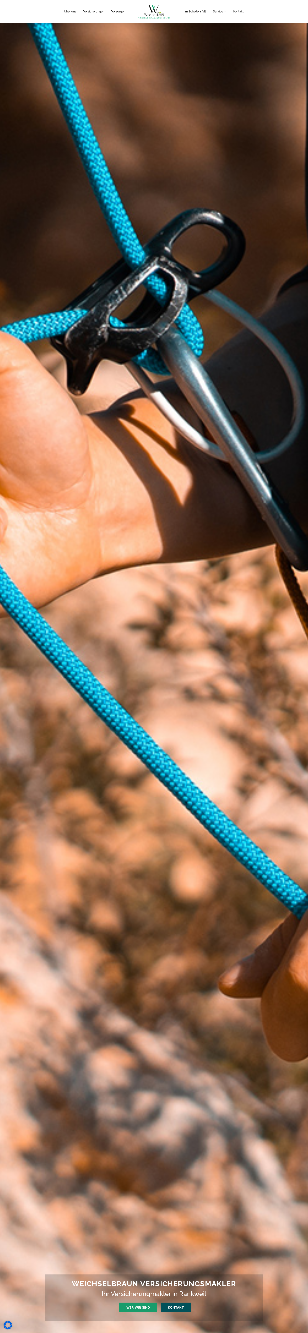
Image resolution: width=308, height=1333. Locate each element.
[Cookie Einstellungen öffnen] (8, 1328)
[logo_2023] (153, 6)
